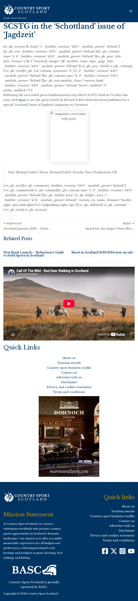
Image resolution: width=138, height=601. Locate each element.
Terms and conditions (69, 392)
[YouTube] (131, 551)
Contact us (69, 372)
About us (69, 358)
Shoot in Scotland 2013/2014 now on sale (102, 252)
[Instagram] (122, 551)
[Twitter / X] (113, 551)
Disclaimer (69, 382)
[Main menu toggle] (131, 11)
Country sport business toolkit (69, 367)
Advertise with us (69, 377)
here (22, 100)
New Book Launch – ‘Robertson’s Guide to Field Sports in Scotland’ (33, 254)
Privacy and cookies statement (69, 387)
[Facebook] (105, 551)
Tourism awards (69, 363)
